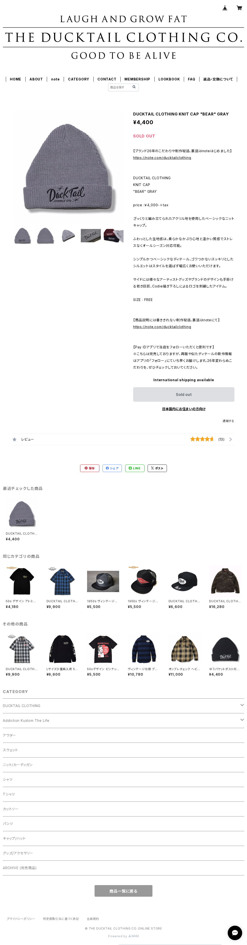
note (55, 79)
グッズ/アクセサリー (18, 853)
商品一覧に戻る (123, 891)
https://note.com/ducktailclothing (162, 158)
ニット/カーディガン (18, 765)
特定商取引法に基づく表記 (61, 919)
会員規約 (93, 919)
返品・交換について (218, 79)
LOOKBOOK (169, 79)
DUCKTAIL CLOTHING (22, 706)
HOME (15, 79)
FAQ (191, 79)
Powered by (118, 936)
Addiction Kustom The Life (26, 720)
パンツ (8, 824)
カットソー (11, 809)
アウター (9, 735)
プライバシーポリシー (21, 919)
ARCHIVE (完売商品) (20, 868)
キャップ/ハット (14, 838)
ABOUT (36, 79)
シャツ (7, 779)
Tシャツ (9, 794)
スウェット (10, 750)
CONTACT (107, 79)
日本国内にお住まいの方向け (184, 409)
